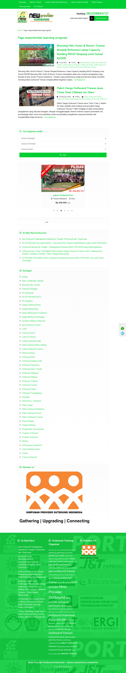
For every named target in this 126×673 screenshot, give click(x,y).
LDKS (24, 334)
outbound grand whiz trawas (66, 617)
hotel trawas (68, 567)
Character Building (29, 294)
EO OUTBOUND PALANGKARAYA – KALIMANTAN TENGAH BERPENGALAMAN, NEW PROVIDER (64, 248)
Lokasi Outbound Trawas (71, 65)
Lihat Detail (65, 181)
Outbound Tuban (29, 394)
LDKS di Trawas (29, 342)
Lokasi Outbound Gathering (56, 2)
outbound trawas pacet (59, 642)
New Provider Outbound (58, 597)
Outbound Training (30, 386)
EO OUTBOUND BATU (31, 302)
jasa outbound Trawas (31, 330)
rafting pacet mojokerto (32, 450)
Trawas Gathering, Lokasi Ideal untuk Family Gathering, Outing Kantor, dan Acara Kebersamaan (31, 619)
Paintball (25, 402)
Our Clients (38, 6)
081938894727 (97, 13)
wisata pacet (56, 659)
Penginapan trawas (63, 652)
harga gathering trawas (61, 564)
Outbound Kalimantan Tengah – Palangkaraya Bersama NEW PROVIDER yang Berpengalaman (62, 252)
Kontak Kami (101, 18)
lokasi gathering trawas (56, 580)
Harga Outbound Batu (31, 310)
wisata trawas (69, 658)
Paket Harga (97, 2)
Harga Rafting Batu (30, 314)
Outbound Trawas (87, 65)
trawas (67, 655)
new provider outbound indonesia (59, 607)
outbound (63, 611)
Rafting (25, 446)
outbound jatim (58, 625)
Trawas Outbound (29, 462)
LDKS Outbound (63, 200)
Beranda (22, 2)
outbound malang (61, 628)
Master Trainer (35, 2)
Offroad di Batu (28, 358)
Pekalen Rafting (28, 430)
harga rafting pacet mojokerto (34, 318)
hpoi (75, 567)
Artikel (25, 282)
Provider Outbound (83, 67)
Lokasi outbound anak (79, 2)
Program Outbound (69, 67)
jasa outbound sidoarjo (69, 573)
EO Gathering (27, 298)
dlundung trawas (67, 555)
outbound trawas (61, 638)
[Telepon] (122, 333)
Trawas (93, 67)
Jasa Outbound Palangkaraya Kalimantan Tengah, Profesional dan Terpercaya (54, 244)
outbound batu (62, 614)
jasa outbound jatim (59, 570)
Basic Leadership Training (32, 286)
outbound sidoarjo (63, 634)
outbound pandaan (60, 632)
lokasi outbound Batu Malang (34, 350)
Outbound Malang (29, 382)
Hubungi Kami (24, 6)
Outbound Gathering (30, 370)
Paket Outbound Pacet (31, 418)
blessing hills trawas (55, 555)
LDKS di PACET (28, 338)
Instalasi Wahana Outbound (33, 326)
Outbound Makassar (30, 378)
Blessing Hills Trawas (87, 63)
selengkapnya (79, 80)
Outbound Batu (28, 362)
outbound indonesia (62, 620)
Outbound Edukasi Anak (32, 366)
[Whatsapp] (122, 328)
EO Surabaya (27, 306)
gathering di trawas (64, 558)
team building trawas (31, 454)
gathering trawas (57, 560)
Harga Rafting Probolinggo (33, 322)
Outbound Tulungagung (32, 398)
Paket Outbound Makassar (33, 414)
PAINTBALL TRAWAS (31, 406)
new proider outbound (64, 588)
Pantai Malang (28, 426)
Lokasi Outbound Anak (31, 346)
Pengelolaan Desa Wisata (33, 434)
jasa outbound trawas (62, 576)
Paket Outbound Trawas (32, 422)
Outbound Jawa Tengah (32, 374)
